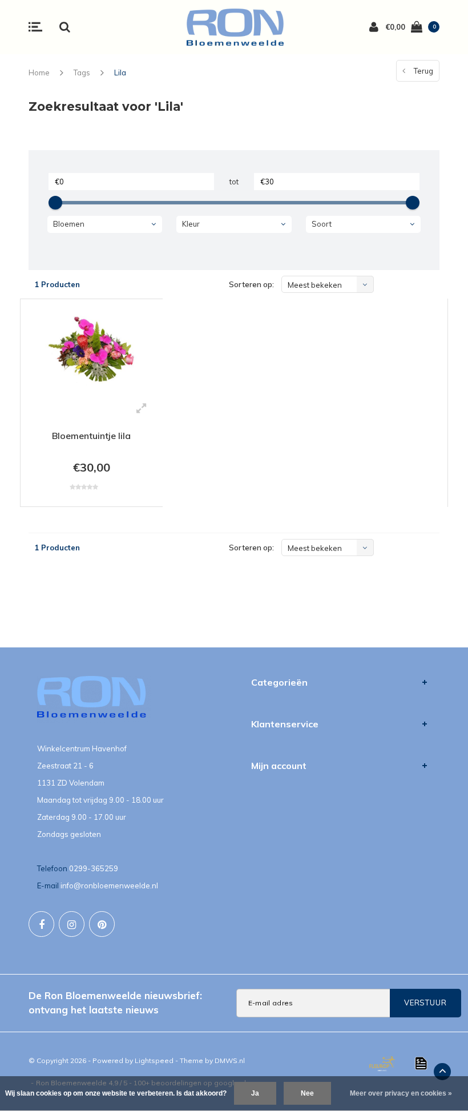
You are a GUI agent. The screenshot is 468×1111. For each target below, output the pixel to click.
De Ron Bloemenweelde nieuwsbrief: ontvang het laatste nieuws (115, 1002)
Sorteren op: (251, 284)
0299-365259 (93, 868)
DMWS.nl (230, 1060)
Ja (255, 1093)
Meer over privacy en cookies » (401, 1093)
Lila (120, 72)
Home (39, 72)
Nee (307, 1093)
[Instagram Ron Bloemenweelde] (71, 924)
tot (234, 181)
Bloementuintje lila (91, 435)
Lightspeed (154, 1060)
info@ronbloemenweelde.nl (109, 885)
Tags (82, 72)
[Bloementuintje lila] (91, 351)
